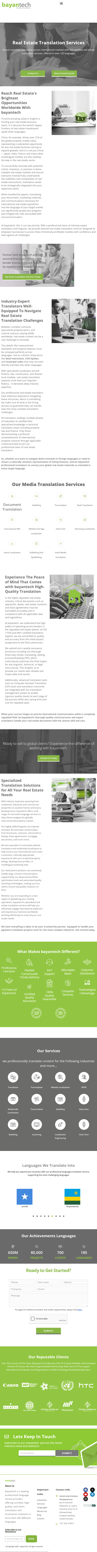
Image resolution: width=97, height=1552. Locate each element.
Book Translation (85, 505)
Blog (39, 1515)
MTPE (83, 1087)
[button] (61, 3)
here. (79, 1309)
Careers (40, 1518)
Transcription (61, 505)
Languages (42, 1507)
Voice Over (61, 529)
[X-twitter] (92, 1490)
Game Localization (12, 552)
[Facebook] (85, 1490)
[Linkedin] (92, 1494)
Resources (42, 1511)
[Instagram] (85, 1499)
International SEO (12, 529)
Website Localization (60, 1087)
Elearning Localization (85, 529)
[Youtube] (85, 1494)
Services (41, 1504)
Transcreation (36, 1109)
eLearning (36, 1134)
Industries (42, 1500)
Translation (13, 1087)
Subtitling (36, 505)
